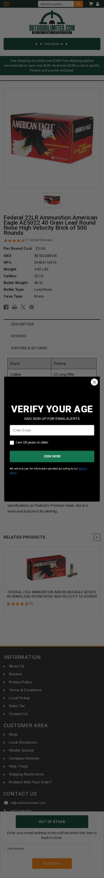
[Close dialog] (94, 382)
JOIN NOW (52, 456)
